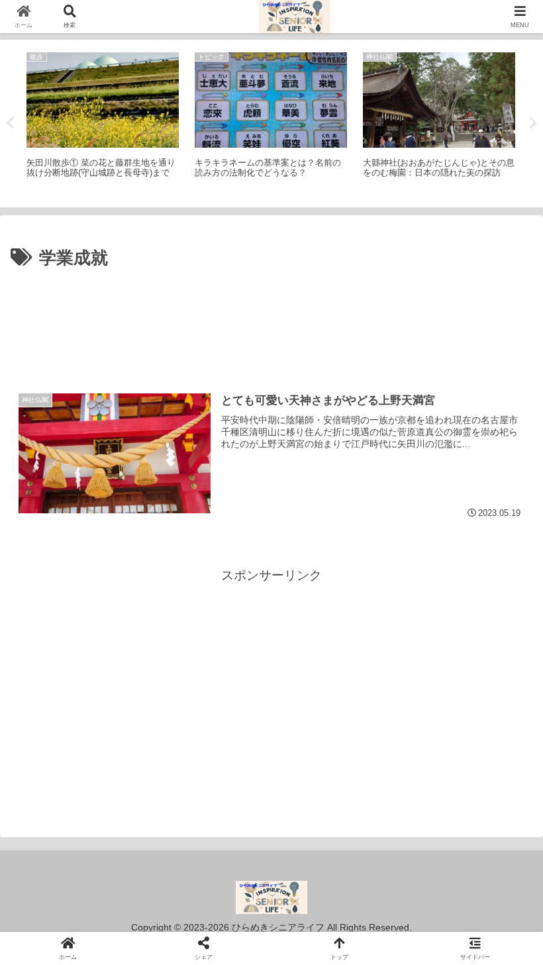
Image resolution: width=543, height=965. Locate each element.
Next (533, 123)
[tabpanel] (103, 121)
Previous (10, 123)
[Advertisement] (271, 310)
